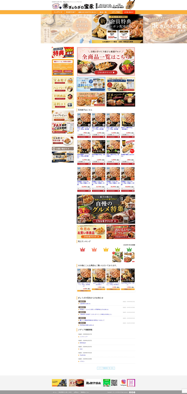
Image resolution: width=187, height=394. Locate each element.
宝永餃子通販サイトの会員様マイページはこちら (63, 74)
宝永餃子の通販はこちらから (57, 71)
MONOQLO (83, 342)
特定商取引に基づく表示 (65, 392)
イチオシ (82, 361)
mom (81, 349)
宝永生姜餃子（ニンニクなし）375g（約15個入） (83, 156)
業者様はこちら (85, 392)
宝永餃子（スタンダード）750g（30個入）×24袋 (127, 183)
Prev (79, 280)
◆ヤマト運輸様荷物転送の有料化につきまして (92, 320)
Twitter (132, 392)
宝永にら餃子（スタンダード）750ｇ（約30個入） (113, 129)
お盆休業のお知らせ (85, 303)
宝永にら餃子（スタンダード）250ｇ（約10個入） (83, 129)
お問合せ (76, 392)
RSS (130, 392)
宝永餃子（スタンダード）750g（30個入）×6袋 (98, 183)
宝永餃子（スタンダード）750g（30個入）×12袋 (113, 183)
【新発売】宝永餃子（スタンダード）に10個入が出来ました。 (96, 314)
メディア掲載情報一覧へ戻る (106, 368)
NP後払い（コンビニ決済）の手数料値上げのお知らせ (94, 309)
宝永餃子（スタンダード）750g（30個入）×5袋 (83, 183)
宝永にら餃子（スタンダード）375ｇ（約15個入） (98, 129)
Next (133, 280)
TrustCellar (83, 355)
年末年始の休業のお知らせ (87, 325)
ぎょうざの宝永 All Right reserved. (120, 392)
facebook (134, 392)
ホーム (54, 392)
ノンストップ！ (84, 336)
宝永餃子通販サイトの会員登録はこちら (68, 71)
